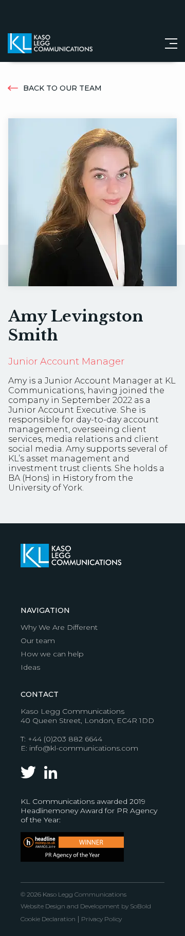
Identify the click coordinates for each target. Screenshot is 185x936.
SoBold (140, 906)
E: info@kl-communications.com (79, 748)
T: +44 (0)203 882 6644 (61, 738)
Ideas (30, 667)
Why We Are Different (59, 627)
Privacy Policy (101, 919)
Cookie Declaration (48, 919)
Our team (38, 640)
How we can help (52, 653)
